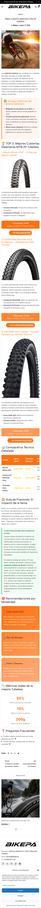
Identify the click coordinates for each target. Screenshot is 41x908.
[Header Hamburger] (2, 7)
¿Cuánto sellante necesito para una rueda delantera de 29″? (17, 737)
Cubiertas (20, 14)
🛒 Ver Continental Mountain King (20, 325)
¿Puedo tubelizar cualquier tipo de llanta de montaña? (18, 743)
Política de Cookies (11, 905)
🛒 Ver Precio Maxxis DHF (20, 233)
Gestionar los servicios (8, 885)
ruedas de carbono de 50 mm (15, 565)
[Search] (35, 7)
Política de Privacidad (22, 905)
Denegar (20, 896)
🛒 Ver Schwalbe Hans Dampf (20, 440)
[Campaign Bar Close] (39, 2)
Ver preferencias (20, 901)
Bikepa (15, 25)
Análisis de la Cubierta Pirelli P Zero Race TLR (15, 820)
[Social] (3, 863)
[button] (38, 870)
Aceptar (20, 890)
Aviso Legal (32, 905)
